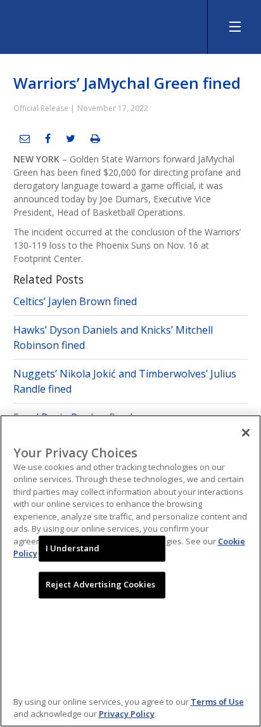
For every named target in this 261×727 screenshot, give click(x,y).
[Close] (246, 433)
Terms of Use (217, 701)
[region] (130, 571)
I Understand (73, 548)
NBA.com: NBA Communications (95, 23)
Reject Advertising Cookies (100, 585)
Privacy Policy (127, 713)
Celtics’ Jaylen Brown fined (75, 301)
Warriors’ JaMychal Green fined (127, 82)
